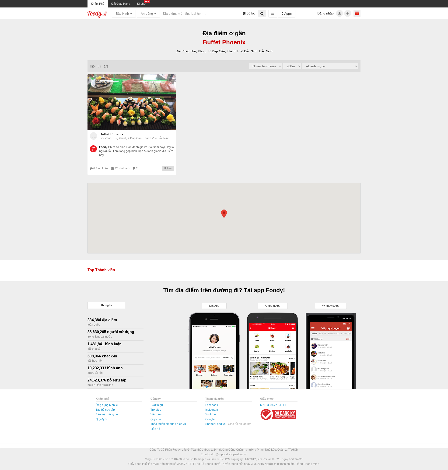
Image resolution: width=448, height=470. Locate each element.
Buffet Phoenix (111, 134)
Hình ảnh (123, 168)
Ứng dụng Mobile (107, 405)
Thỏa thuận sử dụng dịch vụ (168, 424)
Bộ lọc (250, 13)
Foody (103, 147)
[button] (224, 214)
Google (210, 419)
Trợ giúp (155, 409)
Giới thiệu (156, 405)
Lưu (169, 168)
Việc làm (155, 414)
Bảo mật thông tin (107, 414)
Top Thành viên (101, 270)
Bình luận (100, 168)
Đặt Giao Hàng (120, 3)
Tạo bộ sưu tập (105, 409)
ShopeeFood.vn (215, 424)
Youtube (210, 414)
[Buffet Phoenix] (132, 102)
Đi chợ (141, 3)
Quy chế (155, 419)
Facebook (211, 405)
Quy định (101, 419)
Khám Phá (97, 3)
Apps (287, 13)
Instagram (211, 409)
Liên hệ (155, 429)
